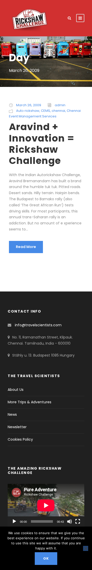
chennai (58, 110)
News (12, 414)
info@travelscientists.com (38, 325)
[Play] (14, 521)
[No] (85, 548)
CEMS (45, 110)
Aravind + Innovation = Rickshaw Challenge (41, 143)
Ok (46, 558)
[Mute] (69, 521)
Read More (26, 246)
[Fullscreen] (77, 521)
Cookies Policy (20, 439)
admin (60, 105)
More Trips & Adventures (29, 402)
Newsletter (17, 426)
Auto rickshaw (27, 110)
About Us (16, 389)
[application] (46, 505)
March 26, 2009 (28, 105)
